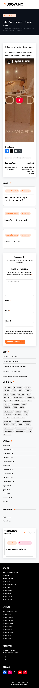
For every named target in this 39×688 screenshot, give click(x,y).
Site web (8, 321)
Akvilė (14, 390)
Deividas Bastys (18, 397)
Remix (20, 424)
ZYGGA (29, 431)
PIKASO (13, 424)
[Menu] (35, 4)
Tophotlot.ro (7, 521)
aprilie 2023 (6, 490)
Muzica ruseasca (25, 543)
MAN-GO (6, 418)
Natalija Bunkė (27, 421)
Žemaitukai (7, 435)
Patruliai (6, 424)
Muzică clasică (7, 597)
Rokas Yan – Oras (12, 241)
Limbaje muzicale (17, 28)
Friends (9, 158)
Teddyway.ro (7, 517)
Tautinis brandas (21, 428)
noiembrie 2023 (8, 474)
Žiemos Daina (26, 158)
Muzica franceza (8, 620)
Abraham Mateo (18, 387)
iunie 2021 (6, 502)
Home (4, 28)
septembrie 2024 (8, 462)
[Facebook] (7, 151)
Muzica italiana (7, 629)
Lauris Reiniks (7, 414)
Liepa (25, 414)
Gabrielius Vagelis (19, 401)
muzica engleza (7, 614)
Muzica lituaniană (9, 15)
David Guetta (7, 397)
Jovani (15, 407)
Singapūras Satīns (8, 428)
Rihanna (27, 424)
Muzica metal (7, 593)
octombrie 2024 (8, 457)
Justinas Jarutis (8, 411)
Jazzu (24, 404)
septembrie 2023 (8, 482)
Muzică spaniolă (8, 617)
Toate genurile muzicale (10, 572)
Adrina (27, 387)
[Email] (16, 151)
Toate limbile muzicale (10, 611)
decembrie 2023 (8, 470)
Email (7, 311)
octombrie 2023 (8, 478)
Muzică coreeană (8, 623)
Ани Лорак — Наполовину (11, 371)
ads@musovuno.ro (9, 660)
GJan (29, 401)
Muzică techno (7, 590)
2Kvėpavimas (7, 387)
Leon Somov (18, 414)
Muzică (9, 28)
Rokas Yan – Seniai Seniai (15, 220)
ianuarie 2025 (7, 445)
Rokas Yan (16, 158)
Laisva (26, 411)
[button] (29, 532)
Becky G (6, 394)
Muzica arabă (7, 635)
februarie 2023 (7, 498)
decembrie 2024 (8, 449)
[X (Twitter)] (11, 151)
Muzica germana (8, 632)
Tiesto (30, 428)
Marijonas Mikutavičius (18, 418)
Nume (8, 300)
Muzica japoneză (8, 626)
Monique (17, 421)
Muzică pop (25, 191)
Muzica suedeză (8, 638)
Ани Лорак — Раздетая (10, 356)
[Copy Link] (20, 151)
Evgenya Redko (7, 401)
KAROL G (18, 411)
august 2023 (7, 486)
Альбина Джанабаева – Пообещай (15, 376)
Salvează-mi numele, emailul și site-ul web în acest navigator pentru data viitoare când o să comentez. (19, 334)
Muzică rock (6, 581)
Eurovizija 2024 (30, 397)
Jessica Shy (7, 407)
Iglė (5, 404)
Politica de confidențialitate (19, 684)
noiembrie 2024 (8, 454)
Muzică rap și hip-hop (9, 584)
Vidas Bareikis (19, 431)
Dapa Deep (21, 394)
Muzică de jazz (7, 587)
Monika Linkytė (8, 421)
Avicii (20, 390)
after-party (6, 390)
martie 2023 (7, 494)
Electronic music (8, 578)
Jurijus (22, 407)
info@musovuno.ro (9, 657)
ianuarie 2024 (7, 466)
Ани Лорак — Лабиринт (11, 361)
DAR (28, 394)
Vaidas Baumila (8, 431)
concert (13, 394)
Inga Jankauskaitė (14, 404)
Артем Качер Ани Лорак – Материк (14, 366)
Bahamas (27, 390)
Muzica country (7, 600)
